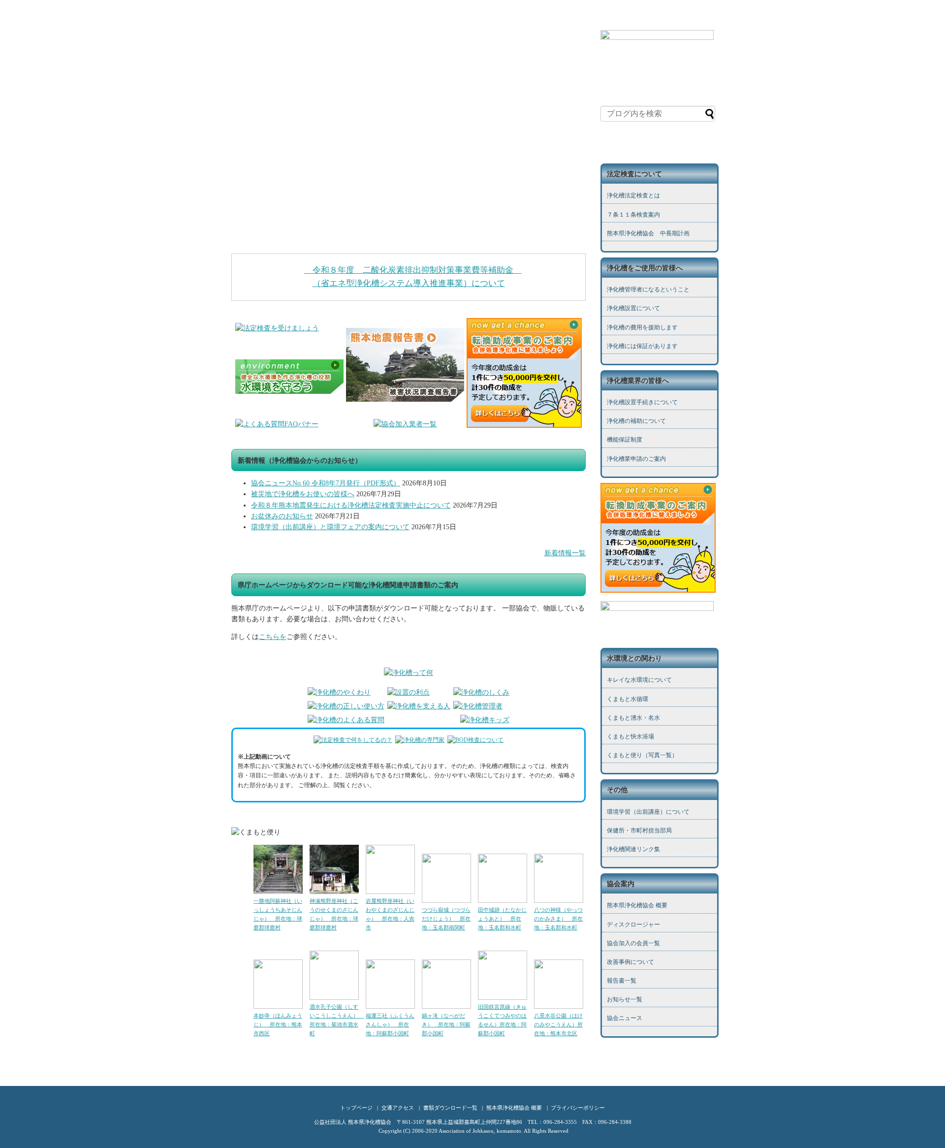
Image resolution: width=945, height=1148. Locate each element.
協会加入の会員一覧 (633, 943)
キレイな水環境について (639, 679)
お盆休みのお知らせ (282, 516)
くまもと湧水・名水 (633, 717)
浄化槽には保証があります (642, 346)
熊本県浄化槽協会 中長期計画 (648, 233)
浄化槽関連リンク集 (633, 849)
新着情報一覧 (565, 553)
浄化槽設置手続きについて (642, 402)
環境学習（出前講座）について (648, 811)
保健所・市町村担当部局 (639, 830)
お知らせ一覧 (624, 999)
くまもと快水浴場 (630, 736)
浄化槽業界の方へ (376, 18)
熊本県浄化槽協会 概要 (637, 905)
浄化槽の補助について (636, 420)
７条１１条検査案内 (633, 214)
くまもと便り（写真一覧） (642, 755)
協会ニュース (624, 1018)
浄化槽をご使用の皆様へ (311, 18)
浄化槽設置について (633, 308)
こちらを (272, 636)
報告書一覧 (621, 980)
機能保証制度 (624, 439)
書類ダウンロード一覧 (498, 18)
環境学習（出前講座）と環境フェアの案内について (330, 527)
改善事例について (630, 961)
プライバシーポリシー (578, 1108)
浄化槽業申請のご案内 (636, 458)
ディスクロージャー (633, 924)
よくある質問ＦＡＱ (434, 18)
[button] (408, 220)
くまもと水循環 (627, 699)
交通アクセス (397, 1108)
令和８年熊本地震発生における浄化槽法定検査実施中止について (351, 505)
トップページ (253, 18)
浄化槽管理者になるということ (648, 289)
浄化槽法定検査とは (633, 195)
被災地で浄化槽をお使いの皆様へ (302, 494)
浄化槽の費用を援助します (642, 327)
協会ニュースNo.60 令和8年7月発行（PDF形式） (325, 483)
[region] (408, 139)
